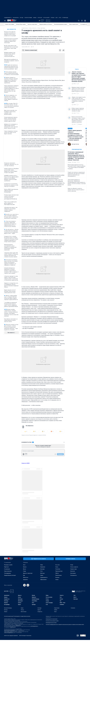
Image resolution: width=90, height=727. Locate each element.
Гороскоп (39, 17)
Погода (21, 17)
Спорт (71, 478)
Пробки (52, 17)
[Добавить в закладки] (60, 50)
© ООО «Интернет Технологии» (25, 549)
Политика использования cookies (52, 534)
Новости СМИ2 (26, 463)
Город (24, 484)
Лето (41, 484)
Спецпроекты (73, 489)
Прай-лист (6, 480)
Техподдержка (7, 487)
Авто (24, 478)
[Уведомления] (81, 21)
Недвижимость (8, 17)
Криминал (42, 480)
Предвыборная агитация (10, 489)
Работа (57, 487)
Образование (43, 493)
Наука (41, 489)
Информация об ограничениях (51, 532)
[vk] (28, 499)
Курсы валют (46, 17)
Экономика (73, 487)
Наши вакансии (8, 484)
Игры (60, 17)
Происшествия (58, 484)
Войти (26, 454)
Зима (41, 478)
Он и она (57, 478)
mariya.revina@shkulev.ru (8, 546)
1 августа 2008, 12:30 (26, 46)
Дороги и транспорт (27, 487)
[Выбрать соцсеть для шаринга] (63, 50)
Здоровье (25, 493)
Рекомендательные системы (51, 536)
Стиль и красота (74, 480)
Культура (42, 482)
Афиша (34, 17)
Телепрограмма (28, 17)
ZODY (56, 17)
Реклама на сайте (8, 478)
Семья (56, 493)
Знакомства (16, 17)
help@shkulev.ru (13, 540)
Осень (56, 480)
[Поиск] (78, 21)
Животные (25, 491)
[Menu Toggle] (5, 21)
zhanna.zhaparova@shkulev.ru (9, 544)
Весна (24, 482)
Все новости (11, 29)
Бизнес (24, 480)
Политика (57, 482)
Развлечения (58, 489)
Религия (57, 491)
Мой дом (42, 487)
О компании (7, 482)
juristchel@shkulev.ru (34, 539)
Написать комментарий (31, 50)
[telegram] (24, 499)
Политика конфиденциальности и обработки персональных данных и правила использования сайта (65, 538)
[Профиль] (85, 21)
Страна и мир (73, 482)
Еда (24, 489)
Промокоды (65, 17)
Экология (72, 484)
